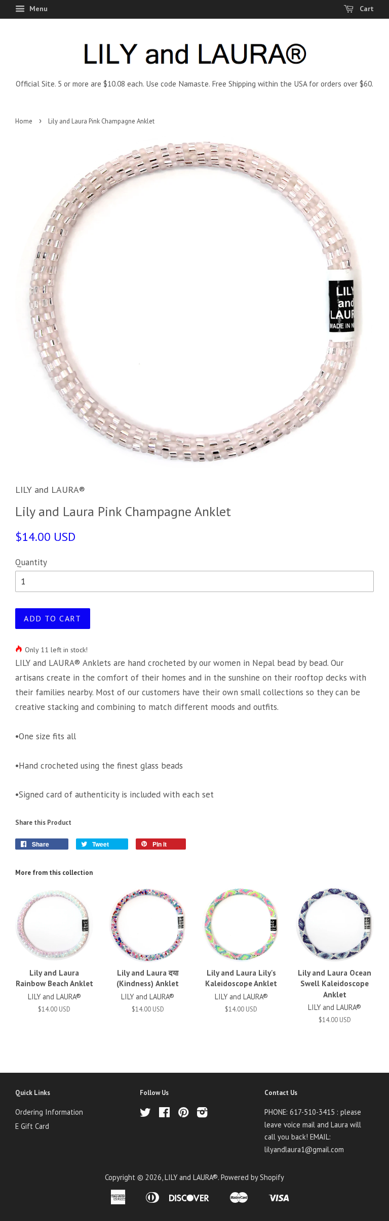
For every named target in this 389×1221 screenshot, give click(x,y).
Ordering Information (49, 1112)
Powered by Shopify (252, 1177)
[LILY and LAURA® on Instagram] (202, 1114)
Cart (366, 8)
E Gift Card (32, 1126)
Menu (37, 8)
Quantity (31, 562)
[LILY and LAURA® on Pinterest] (183, 1114)
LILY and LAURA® (191, 1177)
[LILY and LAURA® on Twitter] (145, 1114)
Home (23, 121)
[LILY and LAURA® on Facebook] (164, 1114)
